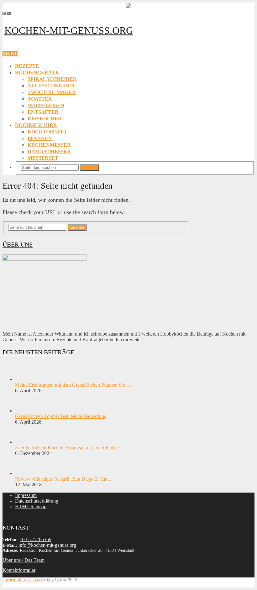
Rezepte (27, 66)
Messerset (43, 158)
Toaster (40, 99)
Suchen (90, 167)
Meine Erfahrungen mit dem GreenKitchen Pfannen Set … (73, 385)
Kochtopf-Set (47, 131)
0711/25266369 (35, 539)
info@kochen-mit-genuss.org (47, 545)
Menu (10, 53)
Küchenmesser (49, 145)
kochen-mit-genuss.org (68, 30)
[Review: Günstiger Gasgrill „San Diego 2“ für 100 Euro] (26, 473)
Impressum (26, 495)
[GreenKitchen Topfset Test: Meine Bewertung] (26, 410)
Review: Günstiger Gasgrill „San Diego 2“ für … (64, 479)
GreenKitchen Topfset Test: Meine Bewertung (61, 416)
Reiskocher (45, 118)
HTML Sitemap (30, 506)
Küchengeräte (37, 72)
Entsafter (43, 112)
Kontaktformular (19, 570)
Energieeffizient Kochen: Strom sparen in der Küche (67, 447)
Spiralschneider (52, 79)
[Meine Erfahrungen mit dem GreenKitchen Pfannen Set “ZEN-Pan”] (26, 379)
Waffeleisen (46, 105)
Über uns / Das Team (24, 560)
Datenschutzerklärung (36, 501)
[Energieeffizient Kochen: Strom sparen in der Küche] (26, 442)
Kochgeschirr (36, 125)
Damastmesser (49, 151)
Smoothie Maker (52, 92)
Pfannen (40, 138)
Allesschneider (51, 85)
